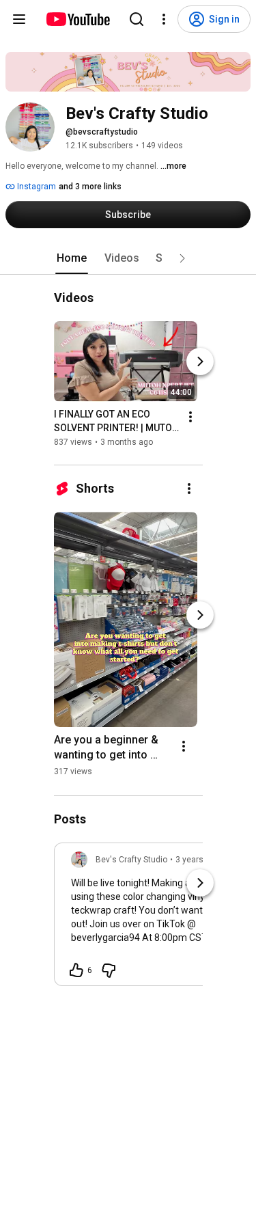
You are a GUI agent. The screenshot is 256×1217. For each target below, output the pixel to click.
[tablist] (128, 258)
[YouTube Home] (77, 19)
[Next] (200, 361)
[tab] (71, 258)
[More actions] (190, 416)
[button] (182, 258)
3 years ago (197, 859)
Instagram (35, 186)
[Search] (136, 19)
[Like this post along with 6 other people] (76, 970)
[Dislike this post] (108, 970)
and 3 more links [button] (90, 186)
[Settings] (164, 19)
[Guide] (19, 19)
